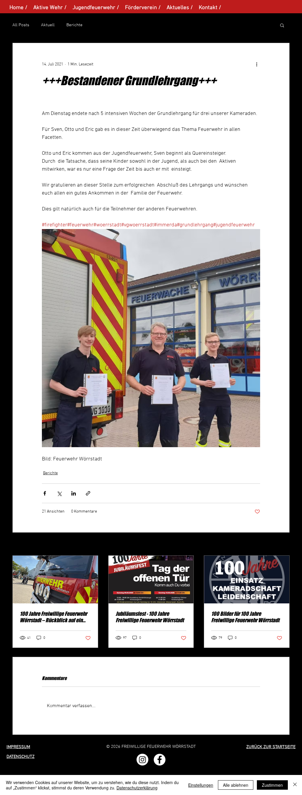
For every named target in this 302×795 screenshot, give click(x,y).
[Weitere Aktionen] (256, 64)
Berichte (74, 25)
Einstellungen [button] (200, 785)
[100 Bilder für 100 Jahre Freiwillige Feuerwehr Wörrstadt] (246, 579)
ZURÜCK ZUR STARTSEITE (271, 747)
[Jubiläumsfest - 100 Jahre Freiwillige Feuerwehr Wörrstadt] (151, 579)
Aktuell (48, 25)
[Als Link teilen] (88, 493)
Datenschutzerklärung (136, 788)
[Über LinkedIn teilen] (73, 493)
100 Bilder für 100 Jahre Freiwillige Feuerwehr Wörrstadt (245, 616)
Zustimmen (272, 785)
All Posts (20, 25)
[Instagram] (142, 760)
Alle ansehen (278, 544)
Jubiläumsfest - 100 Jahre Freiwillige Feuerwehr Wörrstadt (150, 616)
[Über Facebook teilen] (44, 493)
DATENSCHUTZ (20, 756)
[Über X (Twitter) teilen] (59, 493)
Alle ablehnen (235, 785)
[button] (282, 25)
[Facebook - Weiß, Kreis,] (159, 760)
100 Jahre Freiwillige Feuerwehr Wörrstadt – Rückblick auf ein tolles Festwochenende (53, 616)
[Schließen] (294, 785)
